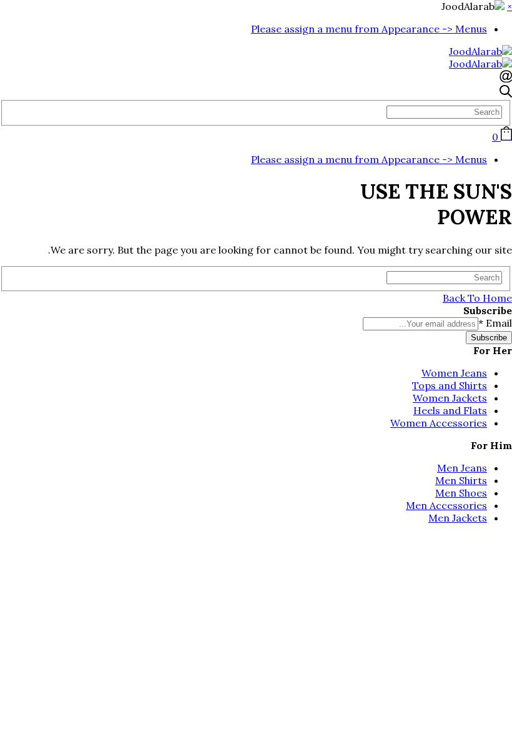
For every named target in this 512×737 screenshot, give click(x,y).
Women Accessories (438, 423)
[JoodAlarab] (480, 51)
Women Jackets (450, 398)
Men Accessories (446, 505)
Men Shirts (461, 480)
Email (495, 323)
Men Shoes (461, 493)
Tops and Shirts (449, 385)
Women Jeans (454, 373)
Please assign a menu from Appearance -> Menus (369, 28)
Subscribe (489, 337)
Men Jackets (457, 518)
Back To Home (477, 298)
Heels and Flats (450, 410)
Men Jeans (462, 468)
